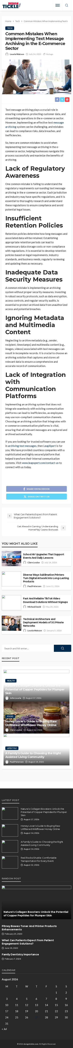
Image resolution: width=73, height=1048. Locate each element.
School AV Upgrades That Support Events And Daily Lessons (43, 556)
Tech (9, 28)
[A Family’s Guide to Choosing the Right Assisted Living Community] (10, 846)
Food (10, 716)
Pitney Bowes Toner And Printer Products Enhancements (29, 928)
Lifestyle (12, 748)
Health (11, 680)
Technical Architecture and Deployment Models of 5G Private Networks (43, 622)
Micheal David (34, 606)
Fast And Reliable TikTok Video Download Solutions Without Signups (45, 600)
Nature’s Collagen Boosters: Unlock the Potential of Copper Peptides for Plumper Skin (34, 689)
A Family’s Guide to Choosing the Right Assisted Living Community (33, 755)
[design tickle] (12, 5)
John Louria (15, 698)
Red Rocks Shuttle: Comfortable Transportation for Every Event (39, 859)
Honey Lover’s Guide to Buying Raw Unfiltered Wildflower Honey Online (31, 723)
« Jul (4, 1028)
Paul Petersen (34, 586)
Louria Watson (17, 54)
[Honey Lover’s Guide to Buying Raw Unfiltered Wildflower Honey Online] (10, 830)
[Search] (67, 5)
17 (6, 1011)
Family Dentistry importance (21, 954)
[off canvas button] (57, 5)
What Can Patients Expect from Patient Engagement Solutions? (28, 942)
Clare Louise (33, 562)
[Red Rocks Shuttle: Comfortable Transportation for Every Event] (10, 862)
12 (26, 1005)
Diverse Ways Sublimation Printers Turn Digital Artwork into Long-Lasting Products (46, 578)
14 (46, 1005)
